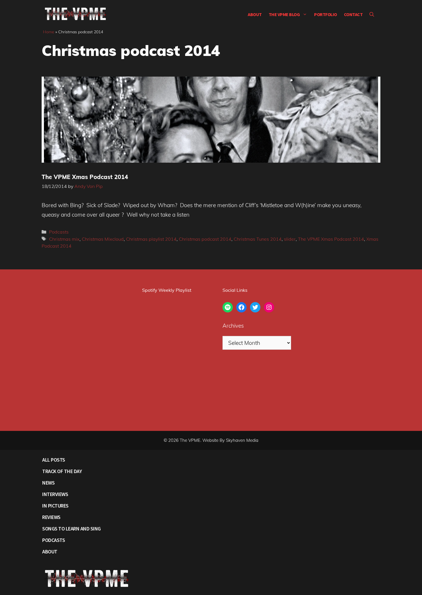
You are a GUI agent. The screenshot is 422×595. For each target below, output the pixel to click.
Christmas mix (64, 239)
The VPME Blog (284, 14)
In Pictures (55, 505)
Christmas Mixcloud (103, 239)
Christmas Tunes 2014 (258, 239)
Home (48, 31)
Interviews (55, 494)
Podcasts (59, 232)
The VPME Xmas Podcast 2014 (85, 176)
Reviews (51, 517)
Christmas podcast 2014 (205, 239)
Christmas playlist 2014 (151, 239)
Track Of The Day (62, 471)
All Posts (53, 459)
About (255, 14)
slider (290, 239)
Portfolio (325, 14)
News (48, 482)
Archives (233, 325)
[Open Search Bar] (372, 14)
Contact (353, 14)
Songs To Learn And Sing (71, 528)
